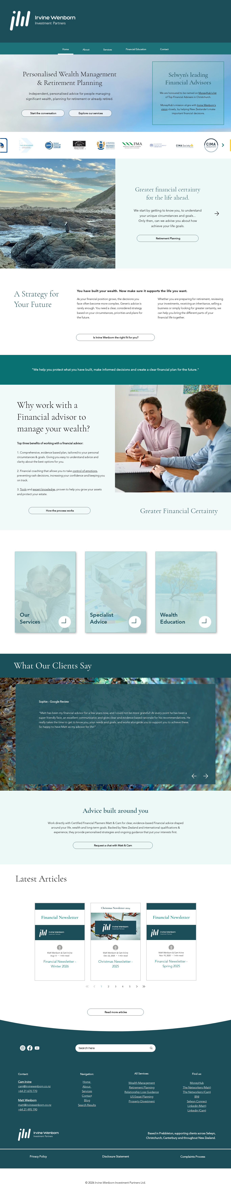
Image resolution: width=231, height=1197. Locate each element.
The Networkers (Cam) (197, 1092)
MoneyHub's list (207, 93)
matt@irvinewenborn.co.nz (34, 1105)
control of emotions (85, 471)
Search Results (87, 1105)
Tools (23, 489)
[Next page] (137, 986)
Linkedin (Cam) (197, 1110)
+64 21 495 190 (27, 1109)
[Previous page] (94, 986)
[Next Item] (223, 145)
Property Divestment (142, 1101)
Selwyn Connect (197, 1101)
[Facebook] (29, 1048)
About (87, 1086)
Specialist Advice (101, 618)
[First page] (87, 986)
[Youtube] (37, 1048)
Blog (87, 1100)
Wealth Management (142, 1083)
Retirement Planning (141, 1087)
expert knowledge (44, 489)
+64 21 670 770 (27, 1091)
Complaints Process (192, 1156)
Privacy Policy (38, 1156)
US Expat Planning (141, 1096)
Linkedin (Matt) (197, 1106)
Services (87, 1091)
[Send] (65, 622)
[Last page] (144, 986)
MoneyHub (197, 1083)
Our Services (30, 618)
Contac (86, 1095)
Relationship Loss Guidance (141, 1092)
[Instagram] (22, 1048)
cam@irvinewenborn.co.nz (34, 1086)
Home (87, 1082)
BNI (196, 1096)
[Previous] (16, 213)
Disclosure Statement (115, 1156)
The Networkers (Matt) (197, 1087)
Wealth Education (172, 618)
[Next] (216, 213)
